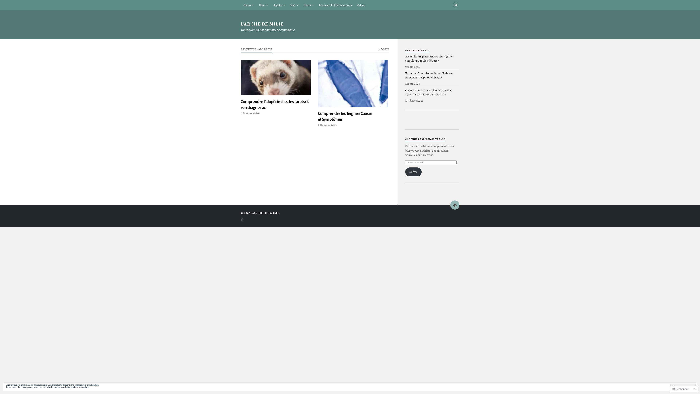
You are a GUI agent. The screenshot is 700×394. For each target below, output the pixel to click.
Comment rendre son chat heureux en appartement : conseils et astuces (428, 92)
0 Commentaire (250, 113)
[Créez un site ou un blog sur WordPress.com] (242, 219)
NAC (292, 5)
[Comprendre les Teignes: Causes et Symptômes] (353, 83)
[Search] (456, 5)
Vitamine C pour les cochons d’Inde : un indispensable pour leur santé (429, 76)
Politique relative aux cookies (76, 387)
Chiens (247, 5)
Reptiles (277, 5)
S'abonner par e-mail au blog (425, 139)
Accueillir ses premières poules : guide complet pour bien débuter (429, 59)
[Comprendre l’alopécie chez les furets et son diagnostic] (276, 77)
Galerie (361, 5)
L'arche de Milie (262, 24)
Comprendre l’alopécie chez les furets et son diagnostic (275, 104)
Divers (307, 5)
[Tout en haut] (454, 205)
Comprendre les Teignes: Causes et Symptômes (345, 116)
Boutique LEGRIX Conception (335, 5)
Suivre (413, 172)
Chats (262, 5)
